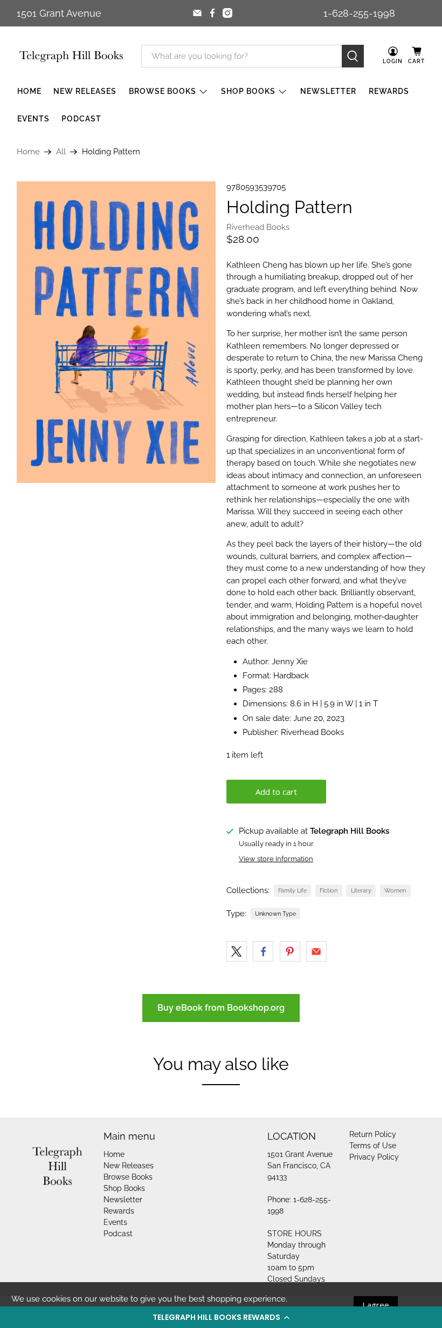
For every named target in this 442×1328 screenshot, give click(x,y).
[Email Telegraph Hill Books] (197, 13)
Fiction (328, 890)
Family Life (292, 890)
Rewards (389, 91)
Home (29, 91)
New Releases (84, 91)
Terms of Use (372, 1145)
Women (395, 890)
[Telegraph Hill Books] (71, 56)
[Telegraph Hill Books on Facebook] (212, 13)
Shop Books (248, 91)
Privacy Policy (374, 1157)
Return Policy (372, 1134)
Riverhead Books (257, 227)
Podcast (81, 118)
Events (33, 118)
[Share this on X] (236, 951)
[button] (221, 1317)
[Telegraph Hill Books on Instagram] (227, 13)
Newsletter (328, 91)
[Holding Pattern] (116, 331)
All (61, 152)
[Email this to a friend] (316, 951)
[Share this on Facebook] (263, 951)
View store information (276, 859)
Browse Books (162, 91)
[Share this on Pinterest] (290, 951)
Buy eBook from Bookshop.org (221, 1008)
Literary (361, 890)
